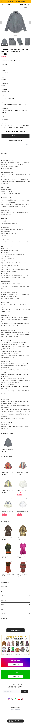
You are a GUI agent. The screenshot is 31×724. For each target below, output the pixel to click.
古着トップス (4, 595)
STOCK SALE (4, 618)
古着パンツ (4, 614)
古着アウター (4, 604)
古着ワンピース (5, 586)
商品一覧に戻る (15, 630)
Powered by (14, 709)
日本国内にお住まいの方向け (15, 140)
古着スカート (4, 609)
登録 (25, 691)
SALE (2, 623)
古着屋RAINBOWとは (7, 168)
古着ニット (3, 600)
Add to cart (15, 136)
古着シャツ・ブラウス (6, 591)
